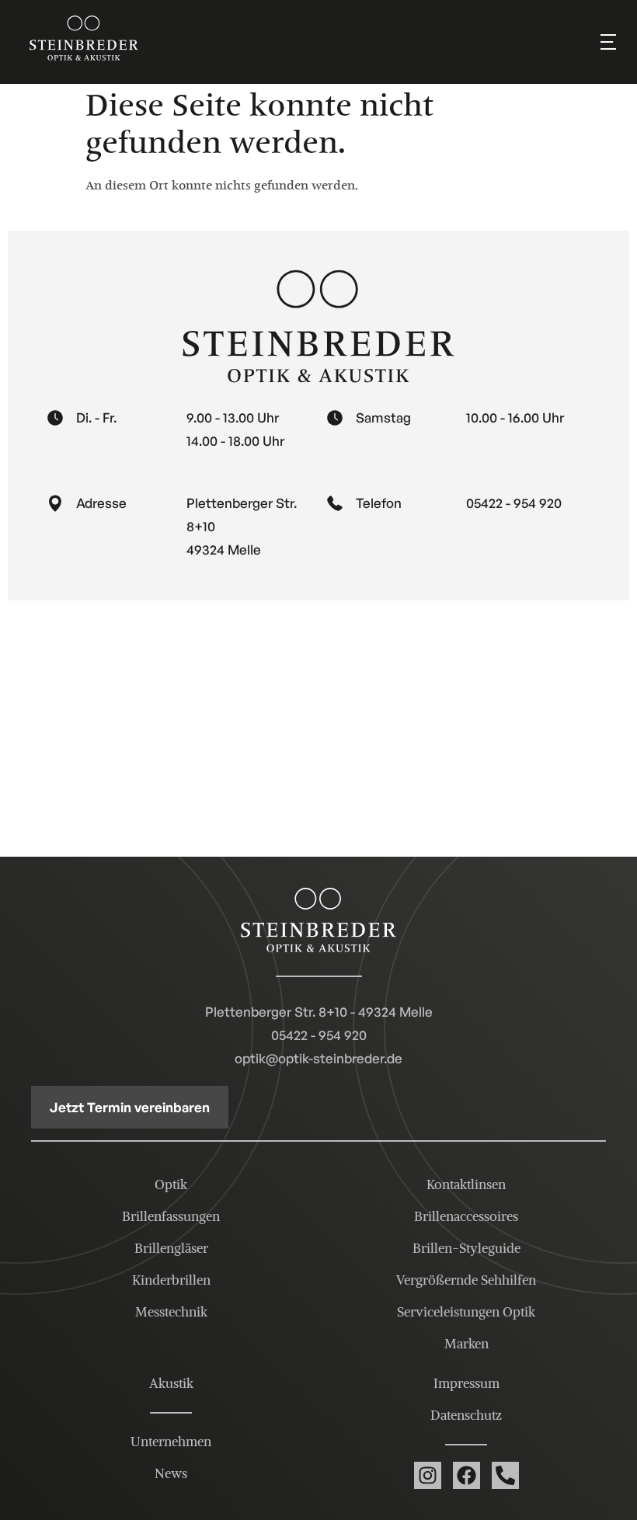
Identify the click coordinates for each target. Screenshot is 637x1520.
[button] (607, 42)
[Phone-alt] (505, 1475)
